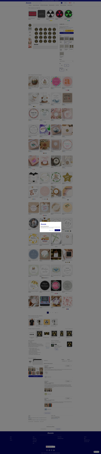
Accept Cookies (57, 230)
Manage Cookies (51, 230)
